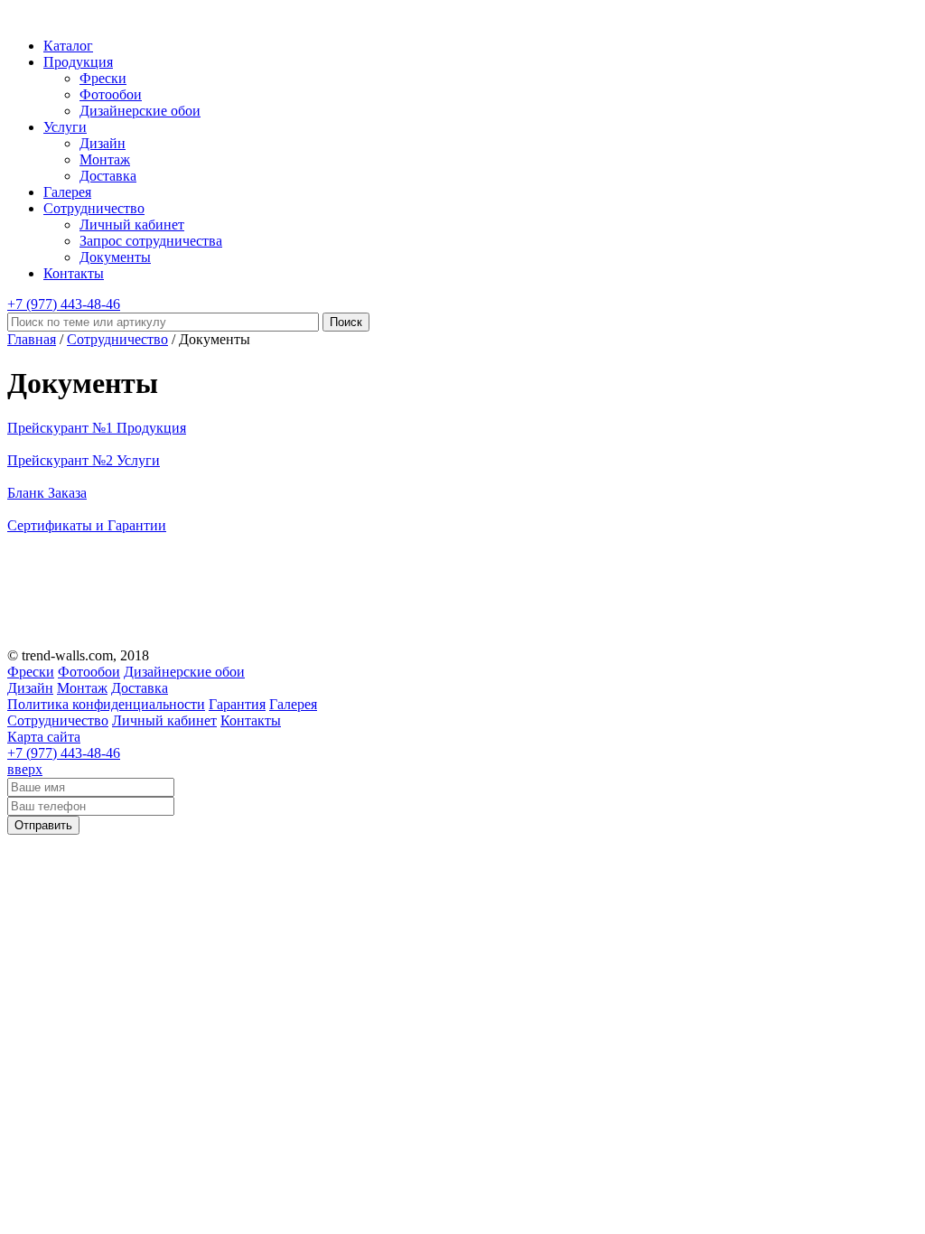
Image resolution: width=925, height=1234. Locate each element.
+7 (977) (63, 304)
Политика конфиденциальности (106, 704)
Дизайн (102, 143)
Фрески (102, 78)
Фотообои (110, 94)
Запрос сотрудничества (150, 240)
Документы (115, 257)
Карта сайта (43, 736)
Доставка (107, 175)
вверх (24, 769)
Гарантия (237, 704)
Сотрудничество (94, 208)
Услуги (65, 127)
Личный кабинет (131, 224)
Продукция (78, 62)
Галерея (67, 192)
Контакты (73, 273)
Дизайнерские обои (140, 110)
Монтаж (104, 159)
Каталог (68, 45)
